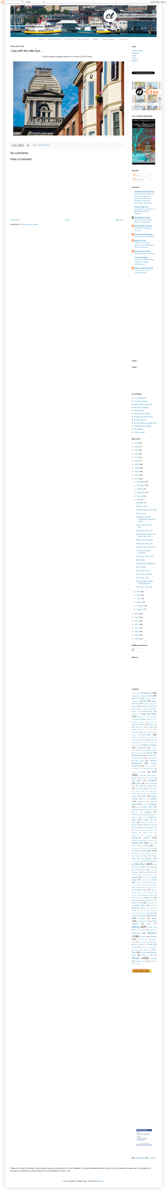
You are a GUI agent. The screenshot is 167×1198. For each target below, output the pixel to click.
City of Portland (140, 398)
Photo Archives (108, 39)
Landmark (147, 812)
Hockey (144, 804)
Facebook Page (137, 50)
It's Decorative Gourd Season (145, 236)
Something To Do (143, 921)
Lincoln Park (146, 814)
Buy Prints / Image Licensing (77, 39)
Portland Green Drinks (142, 413)
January (140, 609)
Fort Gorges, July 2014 (144, 556)
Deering (149, 753)
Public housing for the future (145, 253)
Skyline (153, 915)
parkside (135, 877)
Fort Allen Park (150, 786)
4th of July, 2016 (142, 577)
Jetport (142, 809)
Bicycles (149, 711)
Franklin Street (152, 788)
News (140, 850)
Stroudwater (136, 933)
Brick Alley (140, 560)
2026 (137, 443)
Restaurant (135, 908)
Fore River (135, 786)
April (139, 598)
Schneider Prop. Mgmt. (142, 426)
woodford (154, 958)
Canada (134, 729)
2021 (137, 461)
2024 (137, 450)
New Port (144, 848)
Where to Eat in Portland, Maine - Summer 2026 (143, 220)
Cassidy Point (136, 737)
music (152, 843)
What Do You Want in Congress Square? (142, 271)
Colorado (142, 742)
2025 (137, 446)
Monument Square (141, 837)
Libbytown (135, 814)
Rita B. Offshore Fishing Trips (145, 423)
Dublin (154, 755)
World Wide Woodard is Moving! (143, 229)
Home (41, 39)
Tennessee (141, 939)
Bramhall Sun (141, 502)
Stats (136, 930)
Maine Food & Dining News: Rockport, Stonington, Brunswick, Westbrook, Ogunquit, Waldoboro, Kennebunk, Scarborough (145, 198)
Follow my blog (144, 1143)
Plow (152, 885)
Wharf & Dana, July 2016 (146, 547)
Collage (134, 742)
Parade (144, 872)
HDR (151, 801)
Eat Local (148, 766)
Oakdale (145, 856)
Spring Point (152, 927)
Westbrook (144, 952)
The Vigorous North (142, 251)
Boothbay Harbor (138, 722)
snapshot (141, 918)
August (140, 496)
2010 (137, 631)
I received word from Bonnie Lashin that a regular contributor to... (145, 261)
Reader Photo (140, 905)
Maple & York (141, 506)
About (95, 39)
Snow (154, 918)
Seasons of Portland (146, 913)
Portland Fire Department (149, 887)
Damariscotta (138, 753)
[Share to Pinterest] (22, 145)
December (141, 481)
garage (152, 791)
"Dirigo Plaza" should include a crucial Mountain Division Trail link (144, 244)
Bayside (143, 700)
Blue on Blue (141, 567)
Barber (147, 698)
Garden (134, 793)
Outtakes (151, 870)
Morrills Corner (137, 840)
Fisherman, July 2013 (144, 530)
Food (138, 783)
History (134, 804)
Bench (134, 706)
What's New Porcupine (144, 540)
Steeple (151, 930)
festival (151, 778)
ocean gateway (146, 858)
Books (152, 719)
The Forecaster (139, 432)
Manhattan (135, 827)
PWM (143, 900)
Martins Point (152, 827)
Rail (135, 903)
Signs (144, 915)
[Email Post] (27, 145)
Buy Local (139, 727)
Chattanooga (146, 737)
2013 (137, 621)
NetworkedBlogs (142, 1130)
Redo (152, 905)
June (139, 591)
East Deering (152, 758)
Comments (139, 179)
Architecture (146, 692)
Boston (151, 722)
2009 (137, 635)
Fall (154, 771)
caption (134, 735)
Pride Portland (136, 898)
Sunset (154, 936)
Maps (143, 827)
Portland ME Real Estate (143, 416)
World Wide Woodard (143, 225)
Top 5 (141, 942)
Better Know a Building (146, 706)
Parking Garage (137, 875)
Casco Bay (146, 734)
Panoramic (135, 872)
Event (143, 772)
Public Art (148, 897)
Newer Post (15, 220)
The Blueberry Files (142, 217)
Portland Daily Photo (143, 1134)
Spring (135, 927)
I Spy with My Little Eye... (144, 526)
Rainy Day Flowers (143, 570)
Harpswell (141, 801)
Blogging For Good (143, 717)
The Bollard (138, 429)
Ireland (134, 809)
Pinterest (135, 60)
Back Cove (136, 698)
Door (148, 755)
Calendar (151, 727)
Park (151, 872)
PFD (144, 882)
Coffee (152, 740)
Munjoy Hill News (142, 206)
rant (155, 903)
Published (135, 900)
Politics (134, 887)
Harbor (153, 798)
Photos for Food (143, 885)
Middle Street (148, 832)
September (141, 492)
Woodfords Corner (140, 961)
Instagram (135, 53)
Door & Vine (141, 513)
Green (145, 799)
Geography (143, 794)
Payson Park (146, 877)
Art (150, 695)
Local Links (123, 39)
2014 (137, 617)
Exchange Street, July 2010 (146, 509)
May (139, 595)
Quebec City (152, 900)
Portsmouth (150, 893)
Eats (155, 766)
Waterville (137, 950)
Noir (133, 853)
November (141, 485)
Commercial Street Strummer (143, 551)
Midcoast (134, 832)
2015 (137, 613)
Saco (141, 910)
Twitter (134, 58)
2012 (137, 624)
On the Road (149, 867)
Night (148, 850)
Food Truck (150, 783)
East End (139, 760)
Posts (137, 175)
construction (141, 747)
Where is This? (148, 955)
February (140, 605)
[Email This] (12, 145)
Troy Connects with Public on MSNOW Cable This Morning (145, 211)
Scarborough (150, 910)
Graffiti (143, 796)
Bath (135, 701)
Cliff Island (143, 740)
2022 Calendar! (54, 39)
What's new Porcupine (144, 543)
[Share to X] (17, 145)
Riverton (147, 908)
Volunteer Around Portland (148, 947)
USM (150, 944)
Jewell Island (152, 809)
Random (148, 903)
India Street (147, 807)
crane (140, 750)
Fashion (142, 778)
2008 (137, 638)
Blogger (100, 1181)
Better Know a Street (140, 709)
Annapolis (135, 693)
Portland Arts (139, 410)
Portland (139, 1138)
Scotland (134, 913)
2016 (137, 478)
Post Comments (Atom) (29, 224)
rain (140, 902)
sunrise (143, 936)
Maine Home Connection (143, 404)
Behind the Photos (148, 704)
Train (155, 942)
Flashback (152, 780)
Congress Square (149, 744)
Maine (134, 825)
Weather (146, 950)
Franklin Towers (140, 791)
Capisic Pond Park (148, 732)
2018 (137, 471)
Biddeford (135, 714)
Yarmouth (135, 964)
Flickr (134, 55)
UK (144, 944)
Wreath (152, 961)
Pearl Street (144, 880)
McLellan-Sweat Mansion (145, 563)
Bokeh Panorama (140, 719)
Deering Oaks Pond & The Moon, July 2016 (146, 535)
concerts (136, 745)
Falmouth (143, 775)
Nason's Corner (136, 845)
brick (143, 724)
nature (146, 845)
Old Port (41, 145)
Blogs (155, 717)
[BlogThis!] (15, 145)
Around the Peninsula (139, 696)
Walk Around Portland (144, 268)
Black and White (149, 713)
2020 (137, 464)
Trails (148, 942)
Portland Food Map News (145, 191)
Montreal (149, 835)
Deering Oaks (137, 755)
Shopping (135, 916)
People (154, 879)
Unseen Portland (141, 257)
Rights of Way (140, 240)
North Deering (142, 853)
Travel (137, 944)
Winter (136, 958)
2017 (137, 475)
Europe (134, 772)
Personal (138, 882)
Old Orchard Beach (150, 861)
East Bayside (139, 758)
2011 (137, 628)
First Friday (137, 780)
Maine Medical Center (146, 825)
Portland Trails (140, 890)
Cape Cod (144, 729)
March (139, 602)
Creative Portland (140, 401)
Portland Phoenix (140, 420)
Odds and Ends (136, 861)
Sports (149, 924)
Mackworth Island (147, 822)
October (140, 489)
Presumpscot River (147, 895)
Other (133, 870)
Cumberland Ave (151, 750)
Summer (47, 145)
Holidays (153, 804)
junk (137, 812)
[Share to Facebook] (20, 145)
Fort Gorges (140, 788)
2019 (137, 468)
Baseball (154, 698)
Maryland (138, 830)
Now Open (135, 856)
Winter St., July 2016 (144, 587)
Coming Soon (152, 742)
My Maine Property (141, 407)
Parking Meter (149, 875)
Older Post (119, 220)
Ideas (138, 807)
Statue (143, 930)
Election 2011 (149, 768)
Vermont (135, 947)
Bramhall (135, 724)
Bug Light (153, 724)
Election (137, 768)
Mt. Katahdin (150, 840)
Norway (151, 853)
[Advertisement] (140, 380)
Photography (141, 1140)
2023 (137, 453)
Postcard (134, 895)
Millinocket (135, 835)
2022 (137, 457)
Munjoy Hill (137, 842)
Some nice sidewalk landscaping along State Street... (146, 519)
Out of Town (142, 870)
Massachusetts (149, 830)
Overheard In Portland (144, 234)
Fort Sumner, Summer (144, 574)
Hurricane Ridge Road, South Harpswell (144, 582)
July (138, 499)
